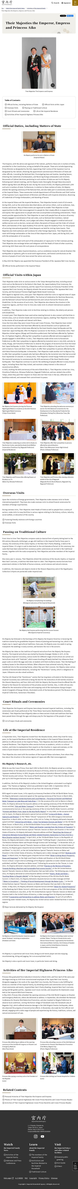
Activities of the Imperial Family (12, 1155)
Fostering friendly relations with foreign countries (23, 519)
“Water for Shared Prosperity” (64, 886)
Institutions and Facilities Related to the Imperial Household (39, 1164)
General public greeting (62, 1158)
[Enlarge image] (39, 587)
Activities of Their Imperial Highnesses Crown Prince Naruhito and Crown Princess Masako (38, 1103)
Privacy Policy (44, 1178)
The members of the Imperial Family (39, 1155)
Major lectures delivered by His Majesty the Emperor (24, 907)
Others (59, 1166)
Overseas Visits (12, 108)
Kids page (7, 1178)
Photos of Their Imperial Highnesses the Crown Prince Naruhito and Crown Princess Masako (38, 1099)
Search (56, 3)
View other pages (75, 1166)
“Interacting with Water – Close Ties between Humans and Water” (38, 822)
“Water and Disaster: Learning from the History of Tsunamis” (51, 827)
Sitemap (54, 1178)
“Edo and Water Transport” (24, 806)
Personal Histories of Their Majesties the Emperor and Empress (28, 1096)
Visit (62, 1148)
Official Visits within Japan (54, 104)
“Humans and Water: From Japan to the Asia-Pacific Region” (24, 811)
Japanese (67, 3)
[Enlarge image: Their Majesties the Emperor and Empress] (39, 63)
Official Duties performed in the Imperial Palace (22, 266)
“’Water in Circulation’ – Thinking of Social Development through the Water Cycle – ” (33, 881)
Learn (36, 1146)
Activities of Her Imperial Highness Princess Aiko (25, 114)
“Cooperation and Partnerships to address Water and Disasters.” (32, 897)
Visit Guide (61, 1163)
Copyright (33, 1178)
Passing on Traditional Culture (36, 108)
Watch (12, 1146)
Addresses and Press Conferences (13, 1161)
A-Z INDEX (19, 1178)
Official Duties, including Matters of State (22, 104)
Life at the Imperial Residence (47, 111)
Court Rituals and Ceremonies (18, 111)
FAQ (26, 1178)
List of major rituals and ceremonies (18, 721)
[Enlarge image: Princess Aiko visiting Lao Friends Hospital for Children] (58, 1063)
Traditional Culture (38, 1172)
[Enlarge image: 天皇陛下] (39, 142)
